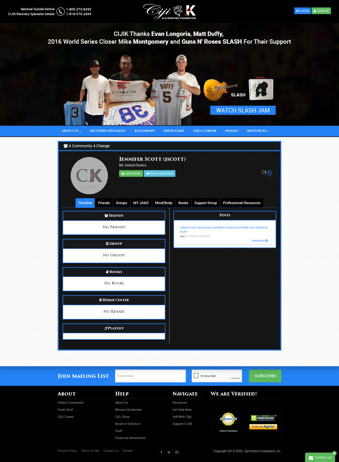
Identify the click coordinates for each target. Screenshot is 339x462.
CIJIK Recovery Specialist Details (31, 14)
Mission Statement (128, 409)
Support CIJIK (182, 424)
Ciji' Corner (204, 131)
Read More (258, 240)
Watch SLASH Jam (243, 110)
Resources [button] (257, 131)
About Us (121, 402)
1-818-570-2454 (78, 14)
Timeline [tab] (85, 202)
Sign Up (322, 11)
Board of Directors (128, 424)
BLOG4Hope (145, 131)
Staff (118, 431)
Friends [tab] (104, 202)
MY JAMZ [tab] (141, 202)
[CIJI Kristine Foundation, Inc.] (169, 6)
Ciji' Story (122, 417)
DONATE (231, 131)
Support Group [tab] (205, 202)
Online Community (71, 402)
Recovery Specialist (108, 131)
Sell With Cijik (181, 417)
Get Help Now (181, 409)
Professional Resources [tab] (242, 202)
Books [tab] (183, 202)
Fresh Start (173, 131)
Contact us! (323, 457)
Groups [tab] (121, 202)
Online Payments (228, 430)
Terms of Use (90, 451)
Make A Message (161, 173)
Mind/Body (163, 202)
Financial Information (130, 438)
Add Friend (133, 173)
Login (304, 11)
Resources (179, 402)
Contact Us (111, 451)
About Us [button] (70, 131)
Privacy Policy (67, 451)
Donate (128, 451)
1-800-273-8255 (78, 9)
